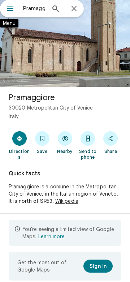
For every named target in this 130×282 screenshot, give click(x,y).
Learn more (51, 236)
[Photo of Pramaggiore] (65, 43)
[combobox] (34, 8)
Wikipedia (66, 201)
